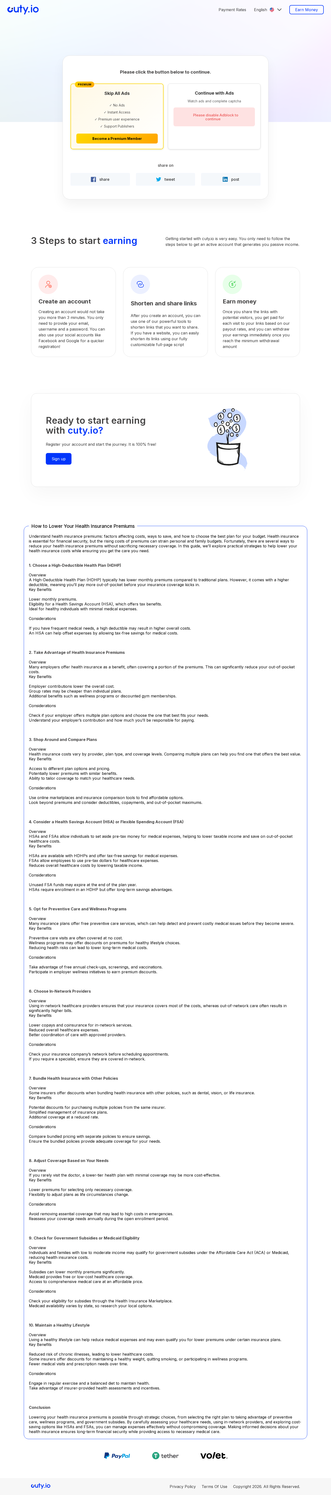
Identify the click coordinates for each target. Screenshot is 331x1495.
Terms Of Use (214, 1486)
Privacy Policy (183, 1486)
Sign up (59, 458)
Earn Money (306, 9)
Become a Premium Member (117, 138)
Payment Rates (232, 10)
